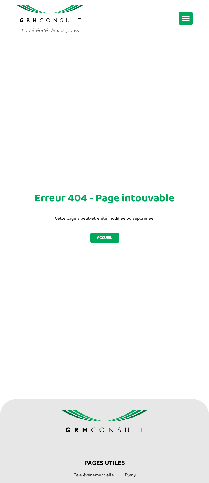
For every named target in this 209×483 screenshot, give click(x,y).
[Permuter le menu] (186, 18)
